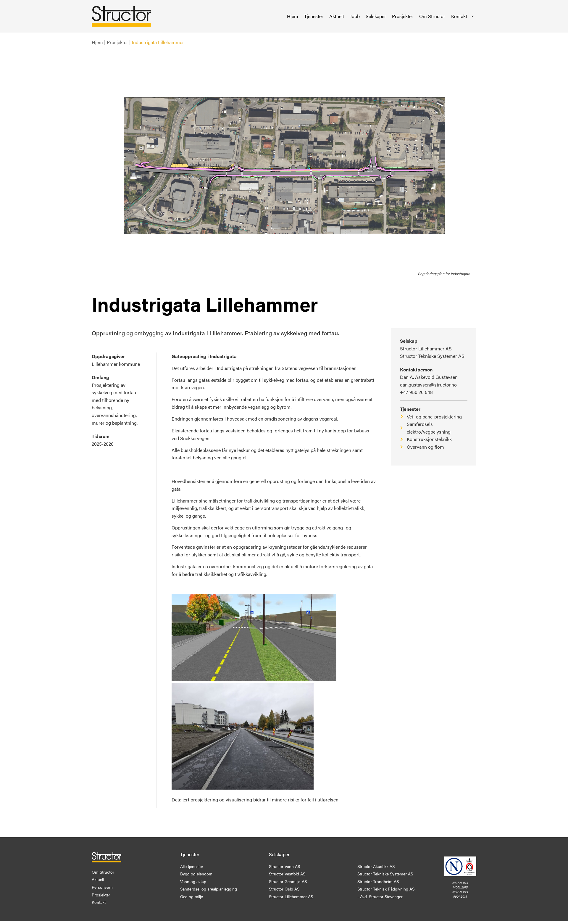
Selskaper (376, 16)
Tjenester (313, 16)
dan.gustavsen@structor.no (428, 384)
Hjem (292, 16)
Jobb (355, 16)
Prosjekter (402, 16)
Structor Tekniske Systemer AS (432, 355)
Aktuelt (336, 16)
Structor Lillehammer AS (426, 348)
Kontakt (459, 16)
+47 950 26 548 (416, 392)
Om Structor (432, 16)
